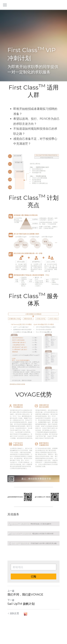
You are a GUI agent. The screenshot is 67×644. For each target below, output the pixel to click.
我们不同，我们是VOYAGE (25, 594)
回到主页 (14, 613)
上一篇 (10, 590)
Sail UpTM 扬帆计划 (21, 604)
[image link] (33, 523)
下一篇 (10, 600)
